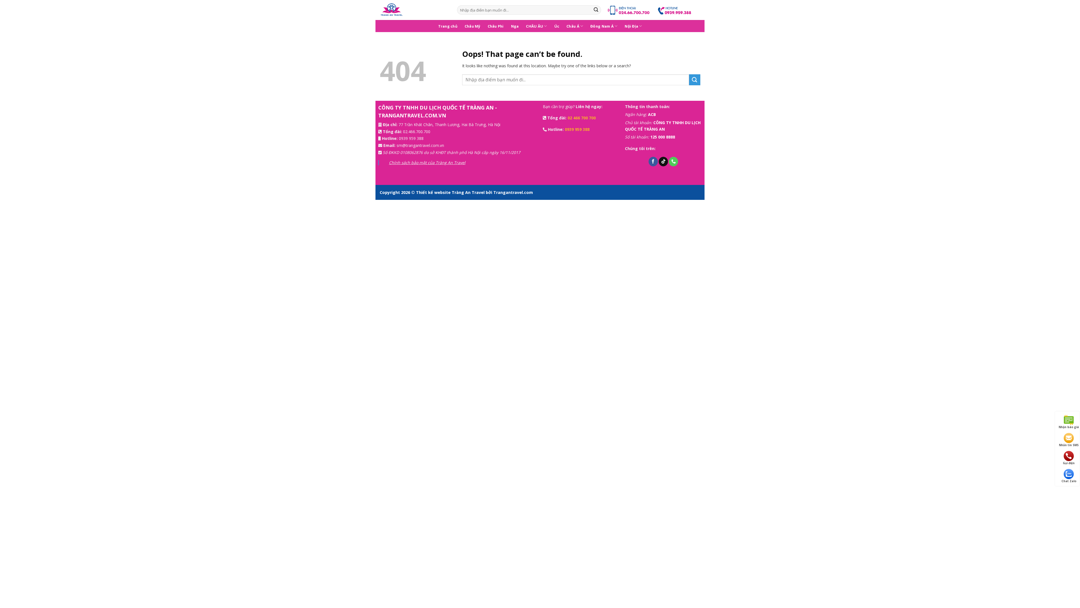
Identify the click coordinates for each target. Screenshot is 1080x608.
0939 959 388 (411, 138)
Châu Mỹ (472, 26)
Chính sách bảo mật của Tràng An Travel (427, 162)
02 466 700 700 (582, 117)
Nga (515, 26)
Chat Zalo (1068, 481)
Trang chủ (447, 26)
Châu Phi (496, 26)
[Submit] (596, 10)
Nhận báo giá (1069, 427)
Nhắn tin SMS (1069, 445)
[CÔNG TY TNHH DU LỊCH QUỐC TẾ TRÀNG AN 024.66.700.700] (414, 10)
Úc (556, 26)
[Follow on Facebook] (653, 161)
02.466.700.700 (416, 131)
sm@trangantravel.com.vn (420, 145)
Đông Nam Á (602, 26)
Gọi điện (1069, 463)
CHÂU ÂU (534, 26)
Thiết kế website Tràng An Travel (451, 192)
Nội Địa (631, 26)
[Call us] (673, 161)
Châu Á (572, 26)
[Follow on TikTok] (663, 161)
